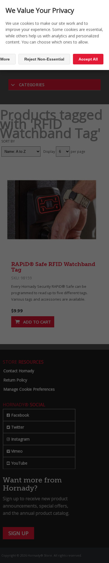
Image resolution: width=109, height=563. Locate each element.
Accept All (88, 59)
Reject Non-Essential (44, 59)
